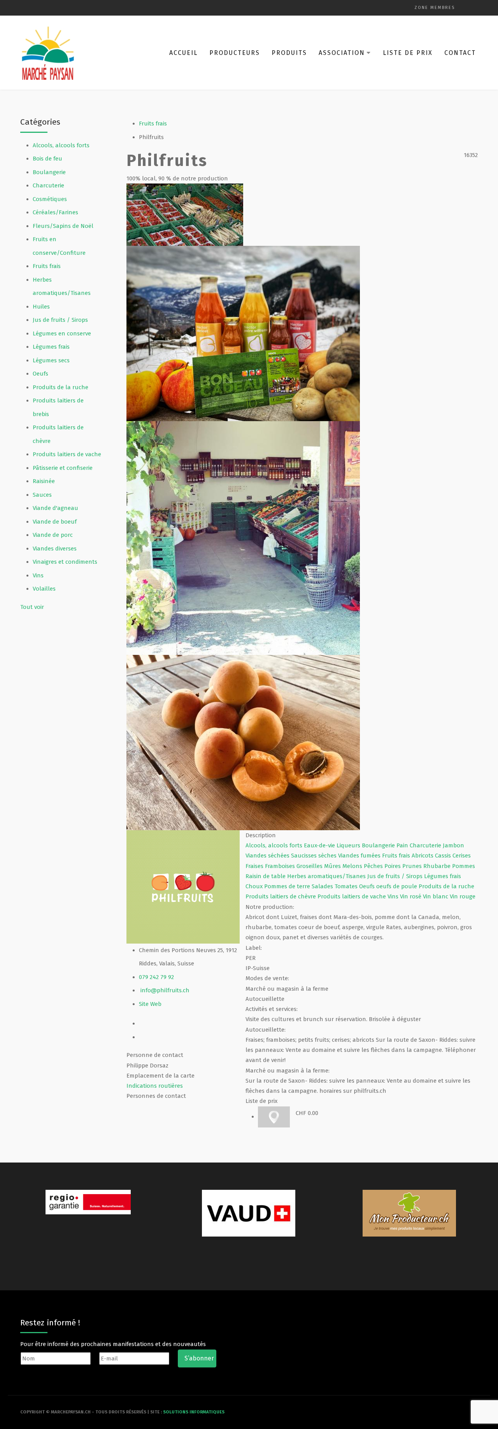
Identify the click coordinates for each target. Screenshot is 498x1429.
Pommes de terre (288, 886)
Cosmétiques (50, 199)
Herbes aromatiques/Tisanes (327, 876)
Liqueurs (349, 845)
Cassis (443, 855)
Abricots (423, 855)
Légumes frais (51, 346)
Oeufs (40, 373)
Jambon (453, 845)
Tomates (347, 886)
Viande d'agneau (55, 508)
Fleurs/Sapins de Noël (63, 225)
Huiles (41, 306)
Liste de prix (408, 52)
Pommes (463, 866)
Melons (353, 866)
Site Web (150, 1003)
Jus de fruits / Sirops (60, 319)
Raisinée (44, 481)
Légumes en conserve (62, 333)
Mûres (333, 866)
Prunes (412, 866)
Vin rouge (462, 896)
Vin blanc (436, 896)
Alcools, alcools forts (61, 145)
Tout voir (32, 606)
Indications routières (154, 1085)
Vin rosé (411, 896)
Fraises (255, 866)
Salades (323, 886)
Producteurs (234, 52)
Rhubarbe (437, 866)
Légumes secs (51, 360)
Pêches (374, 866)
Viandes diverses (55, 548)
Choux (254, 886)
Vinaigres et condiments (65, 561)
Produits (289, 52)
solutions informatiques (193, 1412)
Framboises (280, 866)
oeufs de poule (397, 886)
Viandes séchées (268, 855)
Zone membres (434, 7)
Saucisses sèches (314, 855)
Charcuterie (48, 185)
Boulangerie (49, 172)
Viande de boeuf (55, 521)
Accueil (183, 52)
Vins (38, 575)
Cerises (461, 855)
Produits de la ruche (60, 387)
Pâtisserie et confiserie (63, 467)
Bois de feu (47, 158)
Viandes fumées (360, 855)
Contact (460, 52)
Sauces (42, 494)
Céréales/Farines (55, 212)
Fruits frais (47, 266)
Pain (403, 845)
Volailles (44, 588)
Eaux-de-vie (320, 845)
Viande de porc (53, 534)
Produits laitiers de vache (67, 454)
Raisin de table (266, 876)
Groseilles (310, 866)
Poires (393, 866)
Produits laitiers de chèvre (281, 896)
